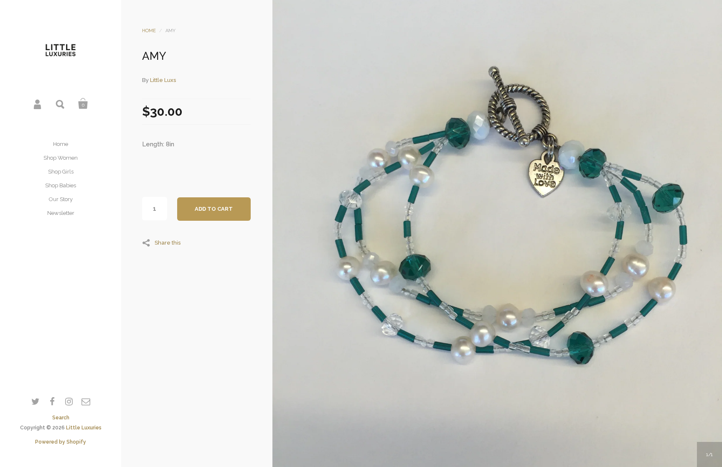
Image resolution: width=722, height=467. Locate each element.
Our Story (61, 199)
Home (60, 144)
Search (60, 103)
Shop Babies (60, 185)
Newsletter (60, 213)
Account (38, 103)
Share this (167, 242)
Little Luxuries (84, 428)
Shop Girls (61, 171)
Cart (83, 103)
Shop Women (60, 158)
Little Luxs (163, 80)
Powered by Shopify (60, 442)
